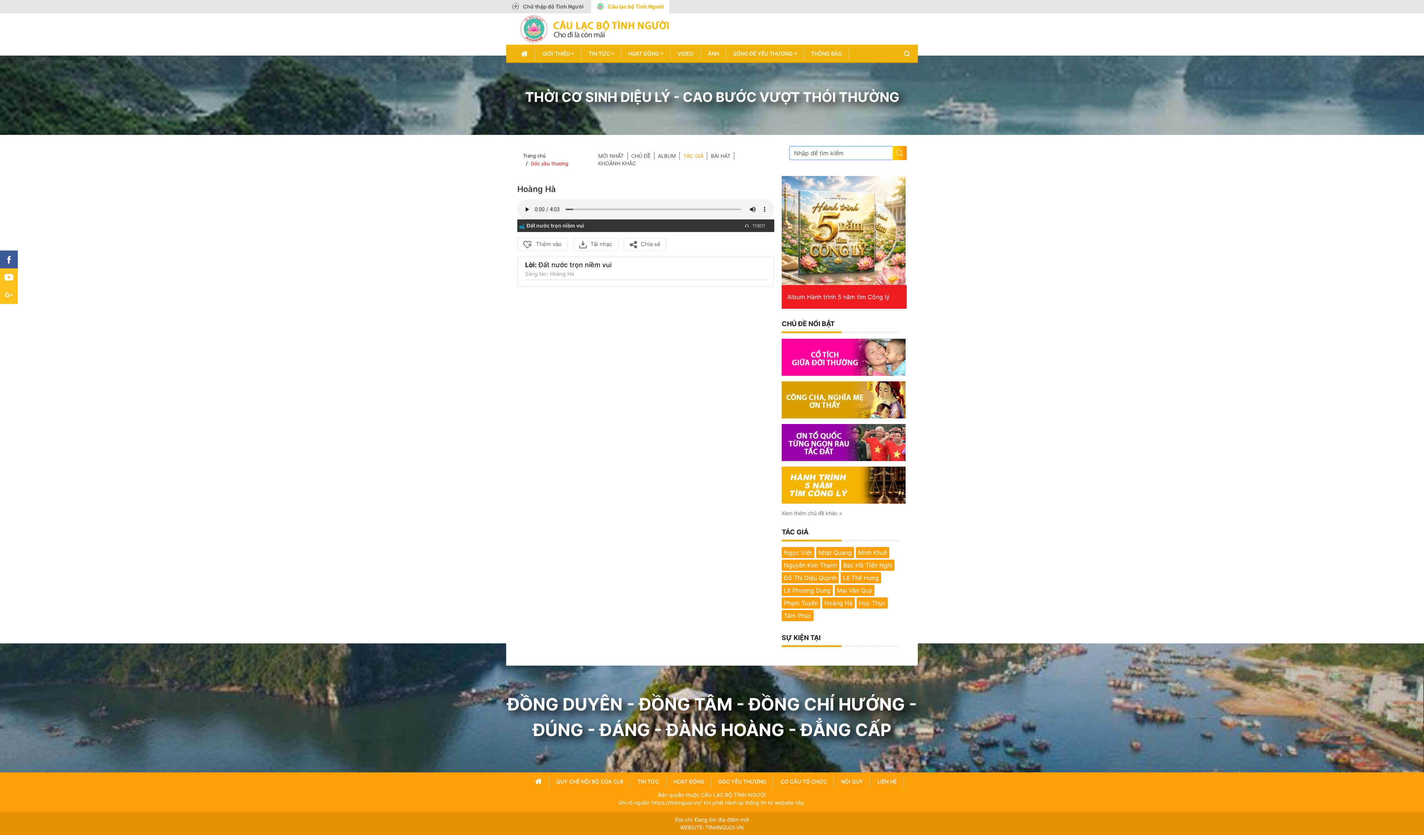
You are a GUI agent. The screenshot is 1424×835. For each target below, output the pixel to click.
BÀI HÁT (721, 156)
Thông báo (826, 53)
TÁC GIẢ (693, 156)
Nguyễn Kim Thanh (810, 565)
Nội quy (852, 781)
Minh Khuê (872, 552)
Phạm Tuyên (801, 603)
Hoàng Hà (838, 603)
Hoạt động (643, 53)
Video (685, 53)
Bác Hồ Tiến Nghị (867, 565)
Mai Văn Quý (854, 590)
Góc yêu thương (549, 163)
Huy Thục (872, 603)
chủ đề (640, 156)
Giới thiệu (556, 53)
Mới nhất (611, 156)
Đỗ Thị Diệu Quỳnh (810, 577)
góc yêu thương (742, 781)
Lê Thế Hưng (861, 577)
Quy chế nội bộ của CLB (589, 781)
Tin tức (599, 53)
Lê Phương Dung (807, 590)
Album (667, 156)
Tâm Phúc (797, 615)
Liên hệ (887, 781)
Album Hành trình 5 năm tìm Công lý (838, 297)
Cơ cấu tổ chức (804, 781)
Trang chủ (534, 156)
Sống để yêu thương (762, 53)
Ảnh (713, 53)
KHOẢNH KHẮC (617, 163)
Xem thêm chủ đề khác (812, 513)
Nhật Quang (835, 552)
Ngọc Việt (798, 552)
